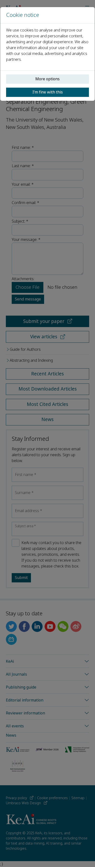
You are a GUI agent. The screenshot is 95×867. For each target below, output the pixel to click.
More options (47, 79)
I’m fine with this (47, 92)
